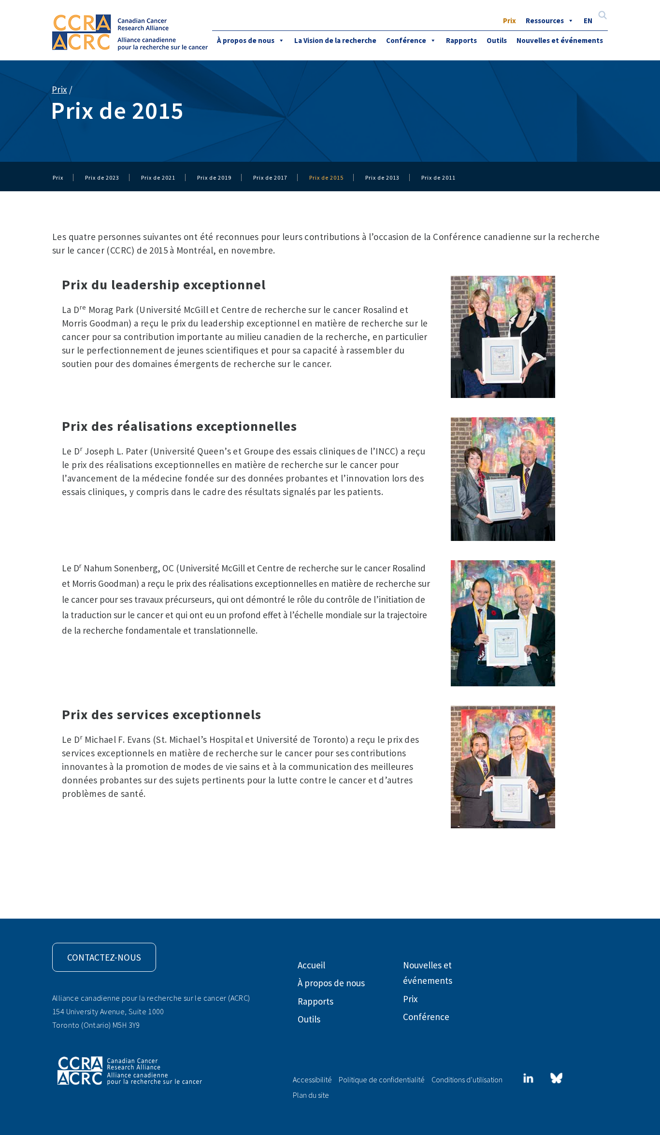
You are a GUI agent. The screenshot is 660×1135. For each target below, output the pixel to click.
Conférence (406, 40)
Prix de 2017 (270, 177)
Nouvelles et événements (560, 40)
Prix (509, 20)
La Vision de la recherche (335, 40)
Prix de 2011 (438, 177)
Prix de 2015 (326, 177)
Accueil (311, 965)
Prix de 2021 (158, 177)
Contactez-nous (104, 957)
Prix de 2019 (214, 177)
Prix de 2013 (382, 177)
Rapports (461, 40)
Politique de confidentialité (382, 1079)
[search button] (602, 16)
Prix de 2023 (102, 177)
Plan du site (311, 1095)
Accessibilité (312, 1079)
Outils (497, 40)
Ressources (545, 20)
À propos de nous (245, 40)
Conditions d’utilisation (466, 1079)
